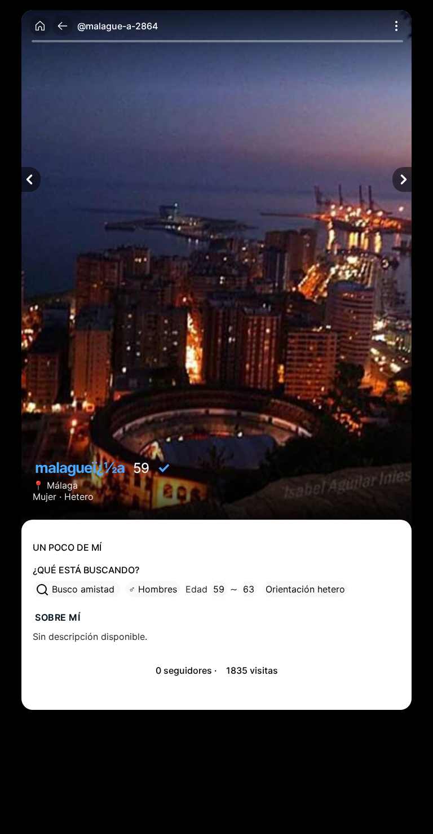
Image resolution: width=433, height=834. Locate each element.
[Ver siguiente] (402, 179)
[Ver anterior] (31, 179)
